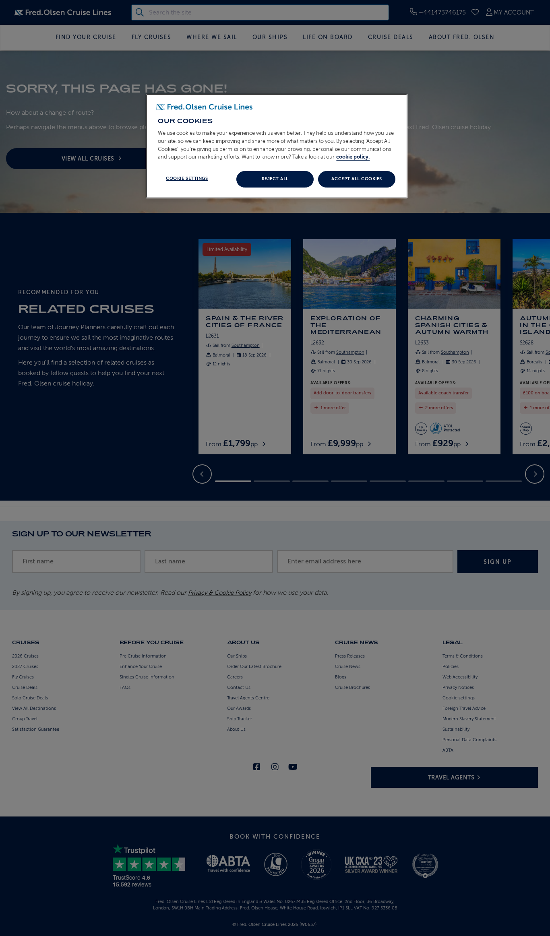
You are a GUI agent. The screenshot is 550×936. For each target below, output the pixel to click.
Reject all (275, 179)
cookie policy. (353, 157)
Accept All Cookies (356, 179)
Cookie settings (187, 178)
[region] (276, 146)
